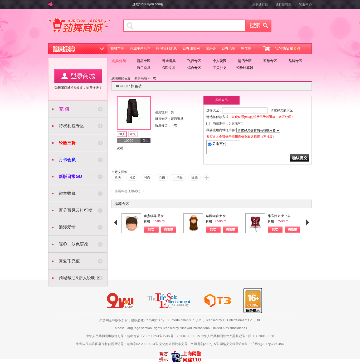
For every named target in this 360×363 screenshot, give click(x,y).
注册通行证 (260, 4)
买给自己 (221, 100)
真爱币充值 (69, 261)
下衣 (153, 78)
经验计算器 (244, 68)
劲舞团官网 (191, 48)
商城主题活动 (140, 48)
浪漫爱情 (67, 227)
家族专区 (270, 61)
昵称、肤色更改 (73, 244)
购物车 (168, 230)
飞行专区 (194, 61)
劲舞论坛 (228, 48)
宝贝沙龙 (219, 68)
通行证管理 (283, 4)
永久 (133, 134)
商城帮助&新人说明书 (79, 278)
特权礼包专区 (71, 126)
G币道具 (168, 68)
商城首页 (117, 48)
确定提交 (299, 158)
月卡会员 (67, 159)
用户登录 (78, 76)
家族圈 (246, 48)
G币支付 (220, 144)
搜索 (258, 26)
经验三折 (67, 142)
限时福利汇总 (166, 48)
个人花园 (219, 61)
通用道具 (143, 68)
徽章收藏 (67, 193)
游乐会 (211, 48)
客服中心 (305, 4)
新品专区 (143, 61)
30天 (121, 134)
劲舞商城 (79, 27)
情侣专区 (245, 61)
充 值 (64, 109)
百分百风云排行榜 (76, 210)
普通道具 (169, 61)
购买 (151, 230)
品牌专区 (295, 61)
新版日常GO (70, 176)
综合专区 (194, 68)
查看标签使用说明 (127, 191)
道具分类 (78, 49)
